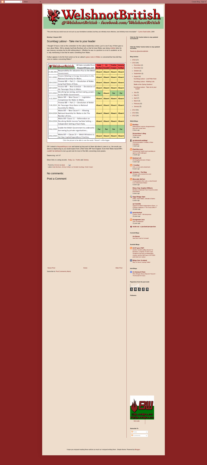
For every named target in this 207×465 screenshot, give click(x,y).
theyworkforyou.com (64, 146)
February (137, 103)
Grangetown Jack (139, 220)
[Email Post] (69, 165)
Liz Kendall (75, 167)
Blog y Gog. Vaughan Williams (143, 188)
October (136, 71)
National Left (137, 158)
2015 (134, 63)
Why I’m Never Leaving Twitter (141, 262)
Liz (74, 160)
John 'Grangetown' (138, 221)
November (137, 68)
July (135, 92)
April (135, 98)
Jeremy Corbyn (66, 167)
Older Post (118, 268)
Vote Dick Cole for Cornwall (140, 238)
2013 (134, 113)
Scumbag (81, 167)
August (136, 76)
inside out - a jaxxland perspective (144, 226)
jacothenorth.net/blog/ (140, 140)
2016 (134, 60)
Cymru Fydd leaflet (144, 32)
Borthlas (135, 125)
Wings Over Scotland (140, 260)
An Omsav (136, 236)
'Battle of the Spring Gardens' (143, 84)
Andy (70, 160)
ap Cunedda (137, 204)
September (137, 73)
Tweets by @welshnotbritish (139, 51)
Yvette (78, 160)
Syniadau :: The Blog (140, 172)
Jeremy (86, 160)
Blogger (137, 449)
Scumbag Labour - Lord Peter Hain (145, 79)
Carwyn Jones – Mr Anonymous (142, 214)
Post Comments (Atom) (63, 271)
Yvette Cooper (89, 167)
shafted (112, 48)
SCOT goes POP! (138, 248)
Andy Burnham (56, 167)
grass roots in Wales (93, 57)
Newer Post (51, 268)
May (135, 95)
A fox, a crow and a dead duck (141, 167)
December (137, 65)
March (136, 101)
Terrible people (137, 135)
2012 (134, 115)
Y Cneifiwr (136, 165)
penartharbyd (137, 212)
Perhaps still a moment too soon (142, 174)
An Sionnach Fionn (139, 272)
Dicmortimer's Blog (139, 133)
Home (85, 268)
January (137, 106)
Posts (135, 432)
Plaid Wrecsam (138, 149)
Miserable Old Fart (139, 179)
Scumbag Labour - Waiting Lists (144, 81)
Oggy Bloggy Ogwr (139, 197)
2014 (134, 110)
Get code (137, 421)
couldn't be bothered (54, 151)
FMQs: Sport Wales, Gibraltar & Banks (144, 198)
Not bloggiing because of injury (141, 160)
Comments (136, 435)
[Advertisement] (85, 249)
